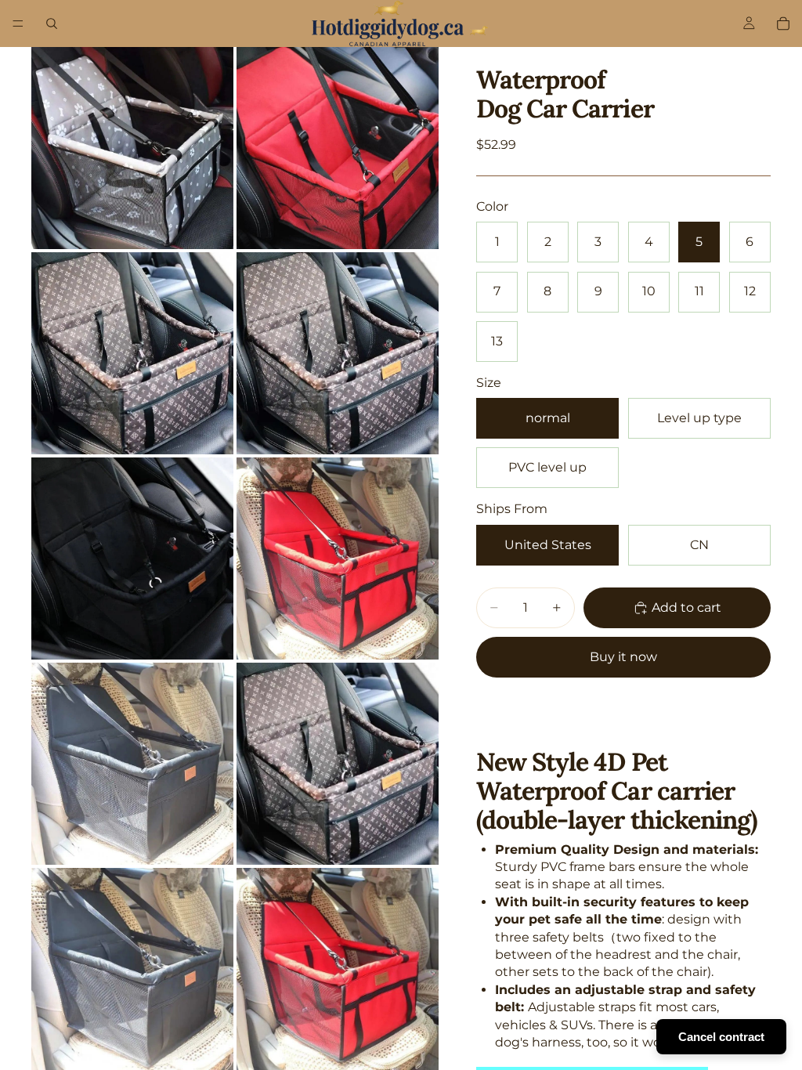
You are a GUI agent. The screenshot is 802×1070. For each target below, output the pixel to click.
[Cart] (783, 23)
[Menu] (18, 23)
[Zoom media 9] (132, 969)
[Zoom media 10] (338, 969)
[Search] (51, 23)
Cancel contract (721, 1036)
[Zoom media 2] (338, 148)
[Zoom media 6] (338, 558)
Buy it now (623, 656)
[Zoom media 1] (132, 148)
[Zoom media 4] (338, 353)
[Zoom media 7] (132, 764)
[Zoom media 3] (132, 353)
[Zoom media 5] (132, 558)
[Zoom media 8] (338, 764)
